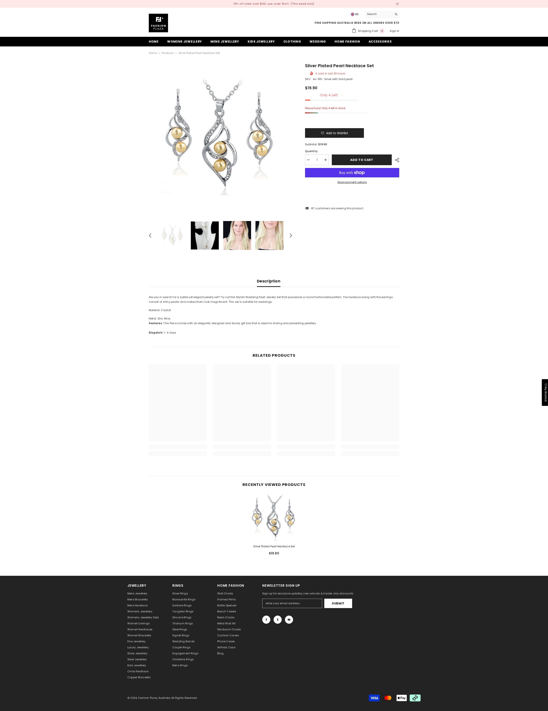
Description (268, 281)
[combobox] (379, 14)
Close (397, 4)
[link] (178, 446)
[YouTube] (289, 620)
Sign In (394, 31)
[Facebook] (266, 620)
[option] (220, 136)
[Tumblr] (278, 620)
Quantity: (311, 151)
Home (153, 53)
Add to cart (361, 160)
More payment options (352, 182)
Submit (338, 603)
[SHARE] (395, 160)
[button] (150, 235)
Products (168, 53)
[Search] (382, 14)
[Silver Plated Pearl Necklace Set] (274, 517)
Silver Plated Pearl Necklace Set (274, 546)
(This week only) (302, 4)
